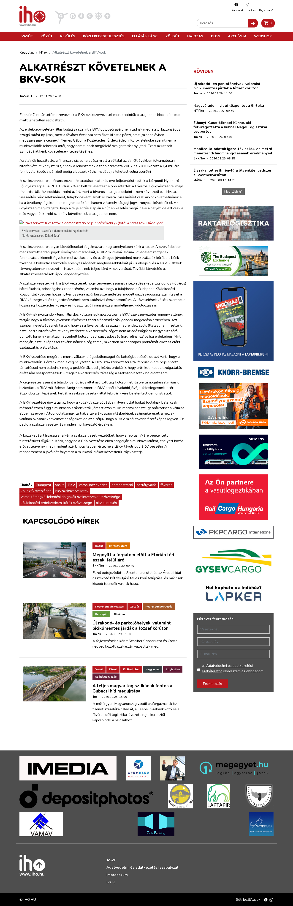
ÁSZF (111, 860)
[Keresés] (253, 23)
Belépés (251, 10)
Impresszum (117, 874)
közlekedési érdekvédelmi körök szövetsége (56, 502)
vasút (59, 484)
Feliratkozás (212, 683)
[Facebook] (235, 4)
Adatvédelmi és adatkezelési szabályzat (142, 867)
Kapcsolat (237, 10)
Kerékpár (101, 614)
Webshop (262, 36)
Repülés (67, 36)
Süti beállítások (248, 899)
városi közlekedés (93, 484)
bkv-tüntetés (106, 502)
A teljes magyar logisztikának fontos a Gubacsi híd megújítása (132, 688)
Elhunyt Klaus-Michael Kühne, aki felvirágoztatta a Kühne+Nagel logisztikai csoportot (230, 127)
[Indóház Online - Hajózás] (98, 15)
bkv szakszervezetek (72, 490)
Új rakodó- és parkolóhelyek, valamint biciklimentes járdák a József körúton (131, 625)
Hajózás (195, 36)
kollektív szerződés (36, 490)
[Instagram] (246, 4)
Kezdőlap (26, 52)
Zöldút (172, 36)
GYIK (110, 882)
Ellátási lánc (144, 36)
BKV (71, 484)
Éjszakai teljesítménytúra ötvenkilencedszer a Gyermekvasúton (232, 172)
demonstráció (122, 484)
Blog (215, 36)
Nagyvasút (153, 669)
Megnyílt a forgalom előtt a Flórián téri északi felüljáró (133, 557)
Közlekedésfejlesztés (103, 36)
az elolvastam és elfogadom (232, 668)
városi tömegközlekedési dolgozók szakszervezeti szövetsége (70, 496)
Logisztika (173, 669)
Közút (46, 36)
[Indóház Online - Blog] (81, 15)
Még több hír (233, 191)
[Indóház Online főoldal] (107, 15)
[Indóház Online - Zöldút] (90, 15)
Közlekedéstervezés (158, 606)
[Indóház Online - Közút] (73, 15)
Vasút (27, 36)
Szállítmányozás (106, 677)
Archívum (237, 36)
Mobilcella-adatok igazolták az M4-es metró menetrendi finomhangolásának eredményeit (232, 151)
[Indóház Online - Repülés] (61, 15)
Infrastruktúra (118, 546)
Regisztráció (266, 10)
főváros (166, 484)
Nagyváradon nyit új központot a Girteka (228, 105)
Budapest (43, 484)
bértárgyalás (147, 484)
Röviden (119, 614)
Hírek (43, 52)
